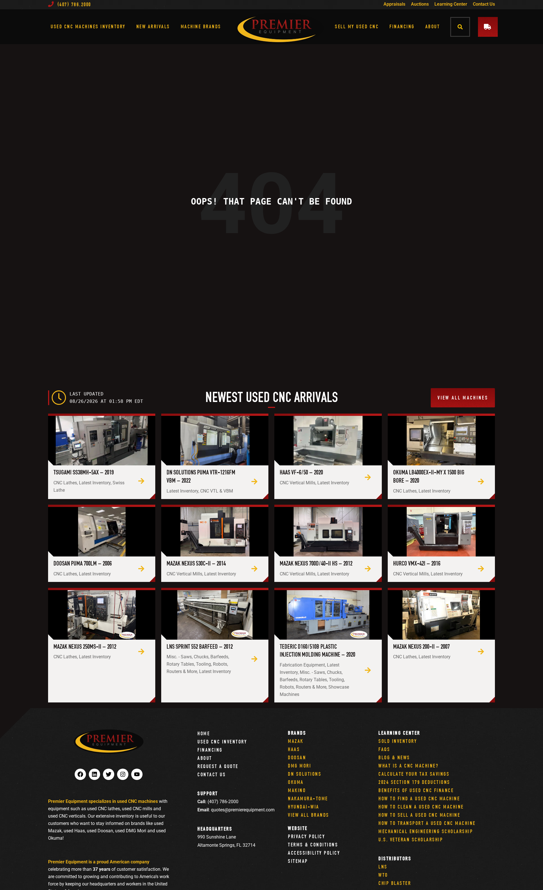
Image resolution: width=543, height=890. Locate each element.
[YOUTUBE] (137, 774)
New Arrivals (153, 26)
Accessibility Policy (314, 853)
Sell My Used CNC (357, 26)
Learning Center (450, 4)
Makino (297, 790)
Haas (294, 749)
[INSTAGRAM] (122, 774)
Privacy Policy (306, 836)
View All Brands (308, 815)
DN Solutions (304, 774)
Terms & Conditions (313, 844)
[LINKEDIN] (94, 774)
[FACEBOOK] (80, 774)
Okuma (296, 782)
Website (298, 828)
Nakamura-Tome (308, 798)
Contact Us (484, 4)
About (432, 26)
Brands (297, 733)
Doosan (297, 757)
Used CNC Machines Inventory (88, 26)
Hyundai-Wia (303, 806)
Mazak (295, 741)
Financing (402, 26)
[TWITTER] (108, 774)
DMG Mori (299, 765)
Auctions (420, 4)
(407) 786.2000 (74, 4)
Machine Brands (201, 26)
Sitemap (298, 861)
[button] (460, 26)
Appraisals (394, 4)
